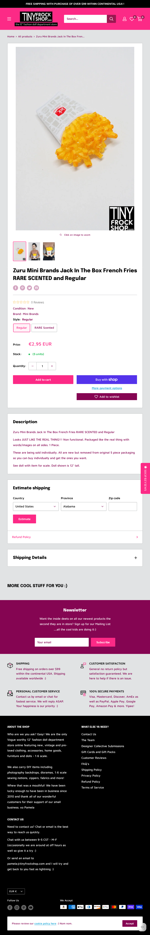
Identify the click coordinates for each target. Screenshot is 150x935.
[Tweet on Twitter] (29, 287)
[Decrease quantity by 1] (32, 366)
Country (18, 498)
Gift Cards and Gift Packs (98, 752)
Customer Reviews (93, 757)
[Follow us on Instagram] (16, 907)
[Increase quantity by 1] (52, 366)
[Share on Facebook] (15, 287)
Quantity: (19, 366)
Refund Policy (21, 537)
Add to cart (43, 379)
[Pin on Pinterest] (22, 287)
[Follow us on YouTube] (30, 907)
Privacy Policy (90, 775)
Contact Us (88, 734)
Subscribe (103, 642)
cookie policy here (45, 923)
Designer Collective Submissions (102, 746)
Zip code (114, 498)
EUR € (13, 891)
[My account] (124, 19)
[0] (132, 19)
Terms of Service (92, 787)
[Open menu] (9, 18)
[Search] (111, 19)
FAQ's (85, 763)
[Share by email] (36, 287)
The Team (88, 740)
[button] (107, 396)
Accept (130, 923)
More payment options (107, 388)
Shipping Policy (91, 769)
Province (67, 498)
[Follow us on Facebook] (9, 907)
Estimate (24, 519)
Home (10, 36)
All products (25, 36)
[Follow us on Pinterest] (23, 907)
